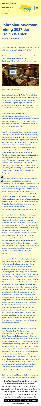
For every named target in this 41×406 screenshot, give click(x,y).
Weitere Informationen (20, 403)
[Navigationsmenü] (36, 8)
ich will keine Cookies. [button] (29, 400)
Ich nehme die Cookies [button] (12, 400)
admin (6, 38)
